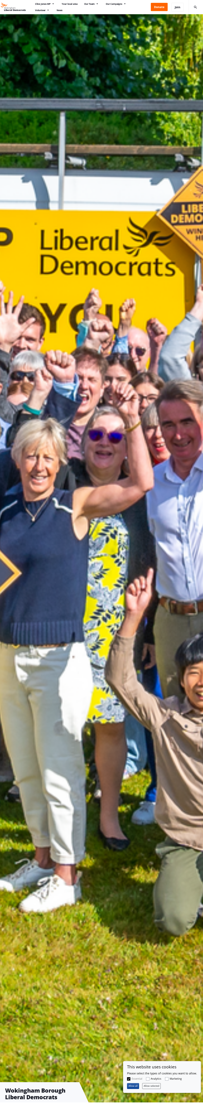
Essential (137, 1078)
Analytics (156, 1078)
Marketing (176, 1078)
